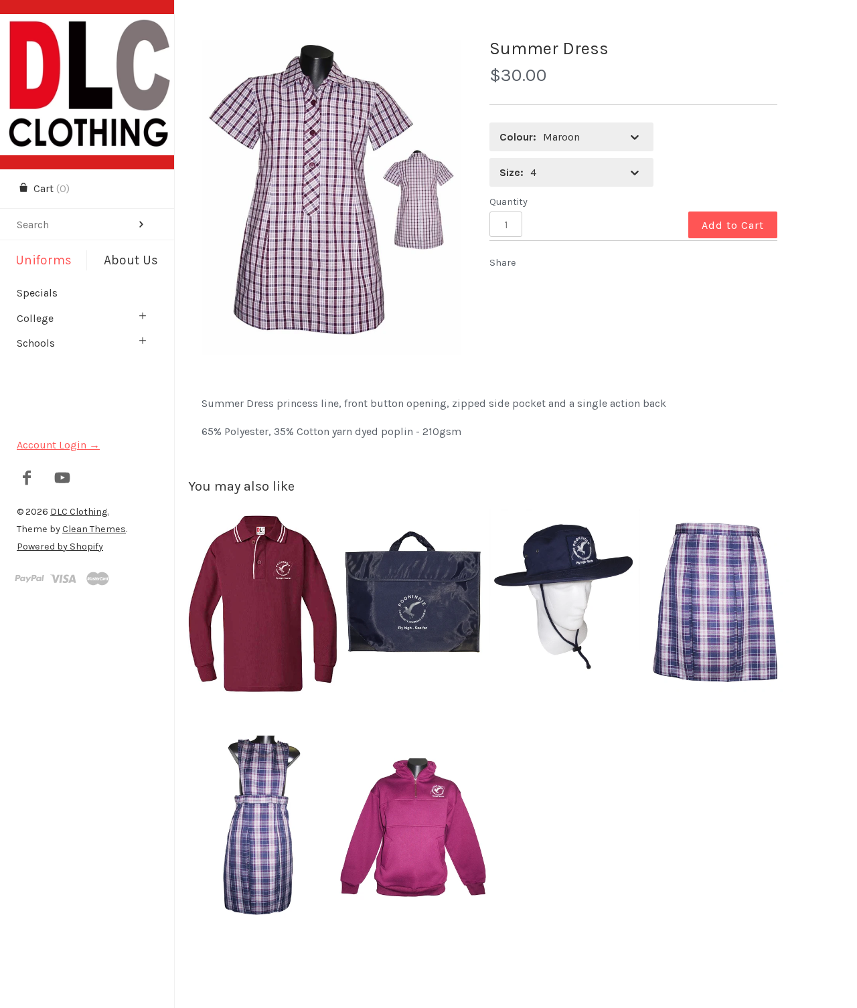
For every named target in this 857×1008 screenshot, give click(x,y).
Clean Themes (94, 529)
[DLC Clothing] (87, 25)
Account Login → (58, 444)
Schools (36, 343)
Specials (37, 292)
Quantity (508, 201)
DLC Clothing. (79, 511)
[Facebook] (27, 479)
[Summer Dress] (331, 197)
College (35, 318)
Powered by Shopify (60, 546)
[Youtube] (62, 479)
